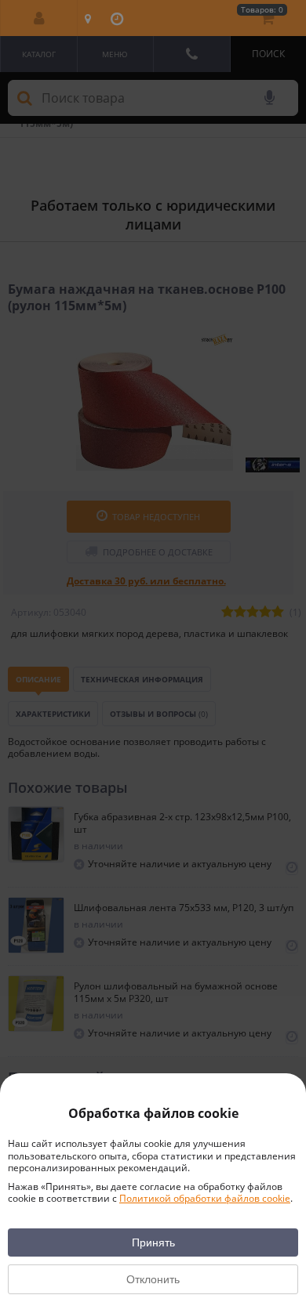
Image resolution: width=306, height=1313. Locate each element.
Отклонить (153, 1279)
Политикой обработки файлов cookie (204, 1198)
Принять (153, 1242)
